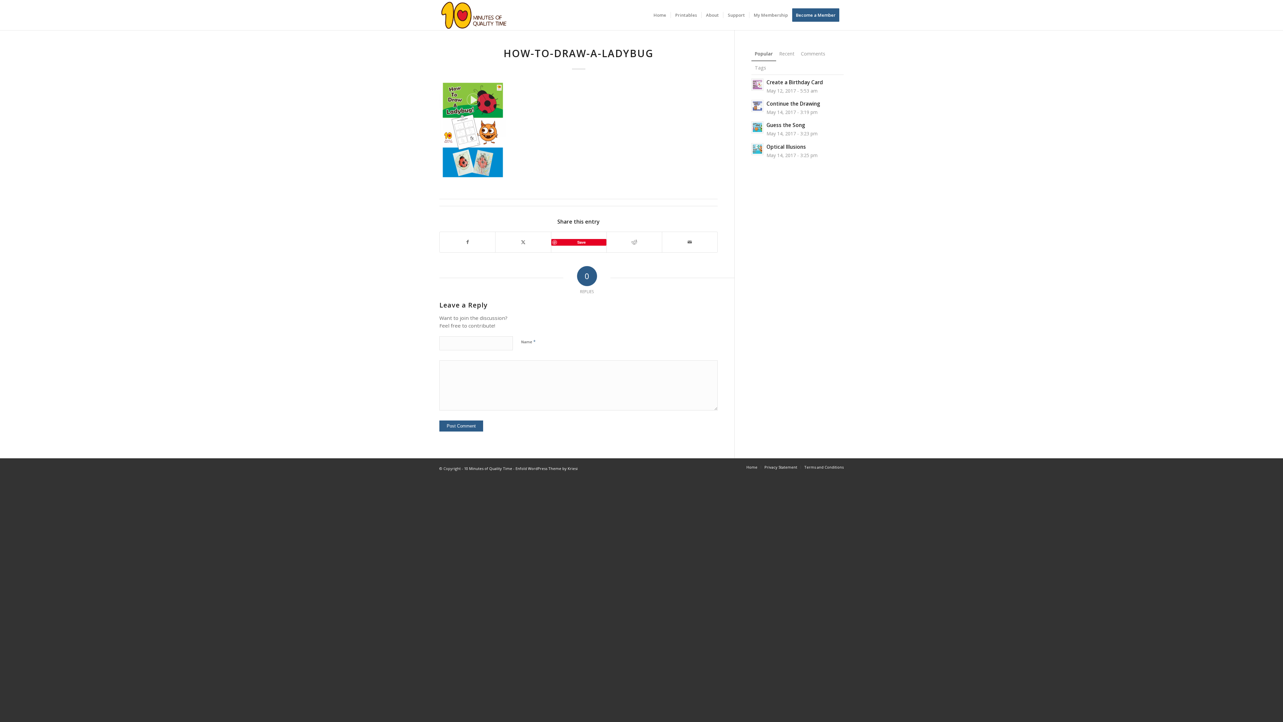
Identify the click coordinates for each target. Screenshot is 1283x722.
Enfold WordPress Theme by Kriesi (547, 468)
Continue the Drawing (793, 103)
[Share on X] (523, 242)
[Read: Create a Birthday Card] (757, 85)
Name (528, 342)
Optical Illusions (786, 146)
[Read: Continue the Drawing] (757, 106)
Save (581, 242)
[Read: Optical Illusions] (757, 149)
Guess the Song (785, 125)
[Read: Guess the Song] (757, 127)
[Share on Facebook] (467, 242)
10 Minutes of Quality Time (488, 468)
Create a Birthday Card (794, 82)
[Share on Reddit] (634, 242)
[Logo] (474, 15)
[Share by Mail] (689, 242)
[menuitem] (660, 15)
